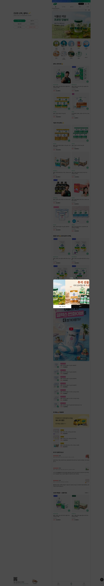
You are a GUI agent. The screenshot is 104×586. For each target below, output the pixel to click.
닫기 (80, 306)
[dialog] (71, 293)
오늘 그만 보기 (62, 306)
